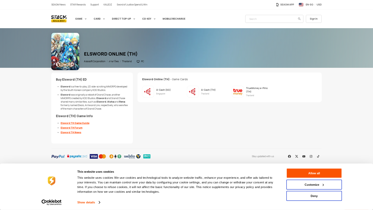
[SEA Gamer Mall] (58, 18)
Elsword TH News (71, 132)
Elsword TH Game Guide (75, 123)
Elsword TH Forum (71, 127)
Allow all (314, 173)
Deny (314, 196)
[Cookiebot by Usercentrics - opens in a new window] (52, 202)
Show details (86, 202)
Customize (312, 184)
